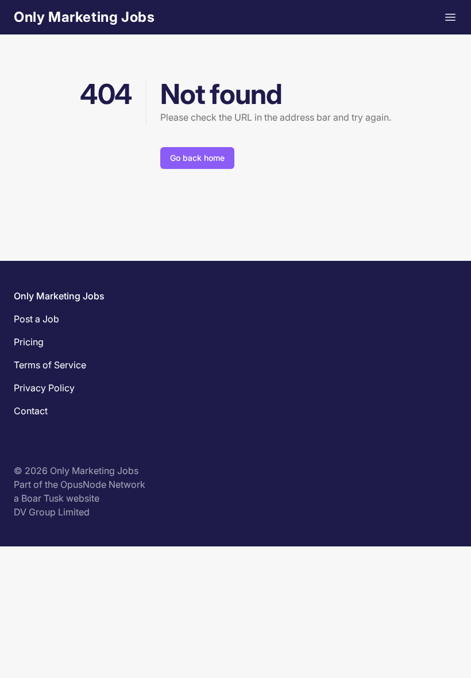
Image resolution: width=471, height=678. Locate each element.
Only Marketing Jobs (84, 17)
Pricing (29, 342)
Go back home (197, 158)
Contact (31, 411)
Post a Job (36, 319)
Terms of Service (50, 365)
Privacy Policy (44, 388)
